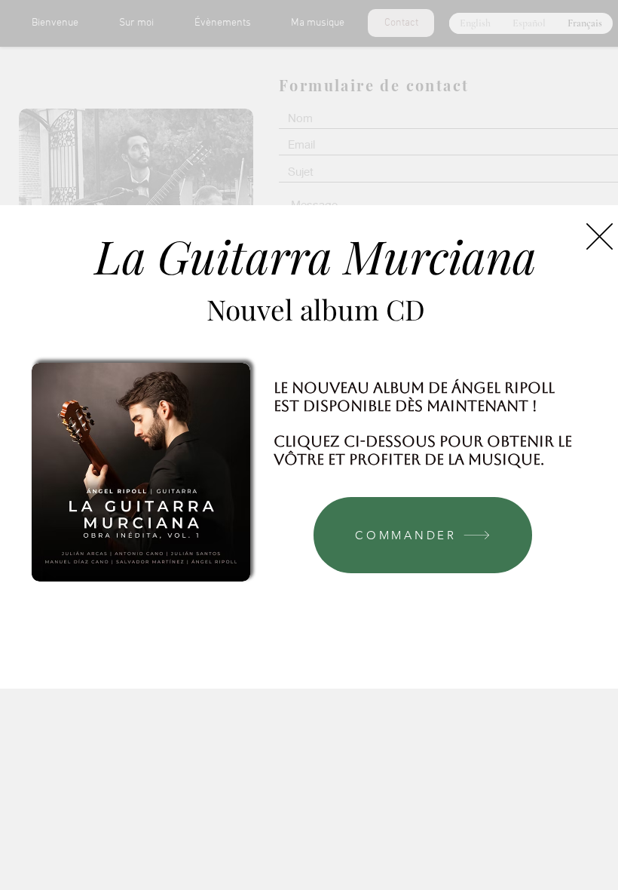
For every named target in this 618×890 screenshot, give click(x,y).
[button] (599, 236)
